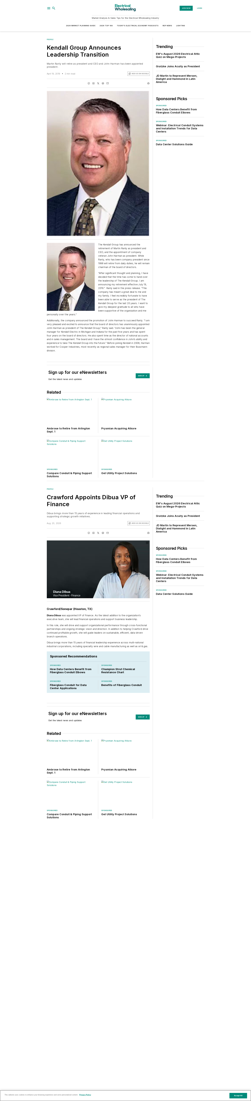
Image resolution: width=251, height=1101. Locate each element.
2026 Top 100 (106, 26)
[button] (49, 8)
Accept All (238, 1096)
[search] (54, 8)
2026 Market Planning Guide (80, 26)
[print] (148, 83)
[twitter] (98, 83)
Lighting (180, 26)
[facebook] (88, 83)
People (50, 39)
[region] (125, 1095)
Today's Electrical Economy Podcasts (137, 26)
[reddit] (103, 83)
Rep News (167, 26)
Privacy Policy (85, 1095)
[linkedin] (93, 83)
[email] (107, 83)
